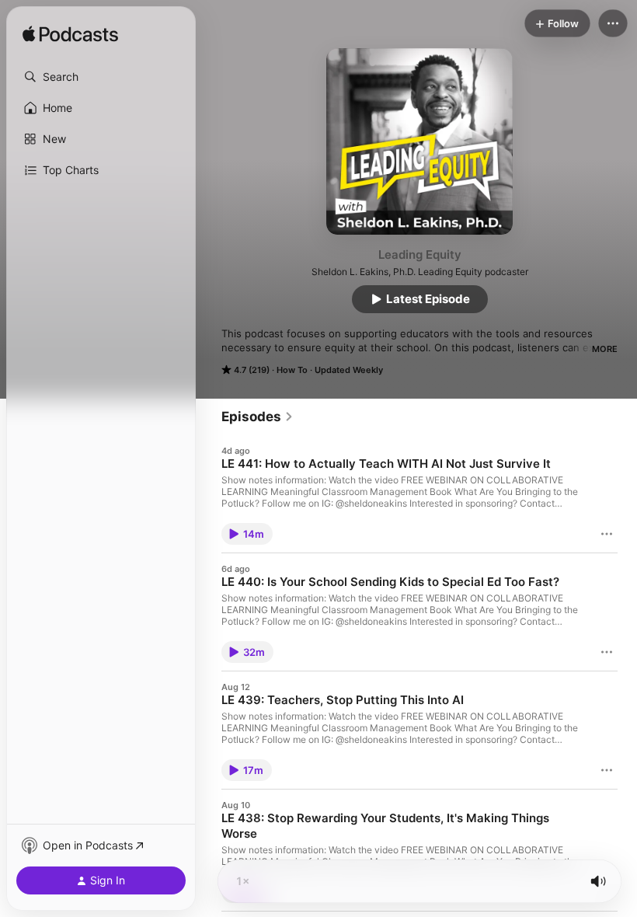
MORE (605, 348)
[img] (70, 35)
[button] (101, 77)
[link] (257, 416)
